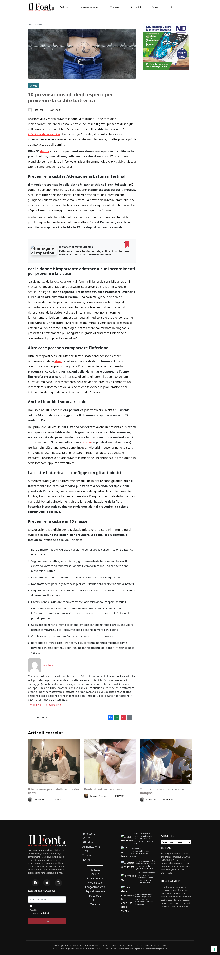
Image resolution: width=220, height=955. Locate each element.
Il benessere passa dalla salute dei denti (53, 791)
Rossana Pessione (98, 795)
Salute (64, 7)
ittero (86, 442)
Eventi (155, 7)
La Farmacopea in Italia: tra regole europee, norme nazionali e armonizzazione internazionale (148, 878)
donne (44, 151)
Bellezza (95, 869)
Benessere (41, 7)
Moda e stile (95, 882)
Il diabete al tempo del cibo (76, 246)
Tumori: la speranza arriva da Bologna (162, 791)
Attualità (136, 7)
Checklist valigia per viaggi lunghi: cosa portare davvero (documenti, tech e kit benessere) (144, 899)
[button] (44, 250)
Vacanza (95, 904)
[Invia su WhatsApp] (116, 717)
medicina (35, 704)
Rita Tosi (38, 109)
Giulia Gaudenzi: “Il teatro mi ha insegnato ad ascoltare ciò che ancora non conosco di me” (144, 838)
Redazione (39, 799)
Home (31, 24)
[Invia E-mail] (123, 717)
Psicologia (95, 896)
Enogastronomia (95, 887)
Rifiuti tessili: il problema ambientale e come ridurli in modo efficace (139, 852)
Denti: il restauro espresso (104, 789)
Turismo (115, 7)
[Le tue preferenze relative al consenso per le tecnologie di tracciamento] (214, 949)
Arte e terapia (95, 878)
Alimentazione (89, 7)
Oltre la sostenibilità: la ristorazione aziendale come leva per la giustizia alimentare (145, 865)
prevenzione (53, 704)
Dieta (95, 900)
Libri (172, 7)
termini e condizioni (39, 913)
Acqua (95, 874)
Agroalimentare (95, 891)
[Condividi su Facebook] (110, 717)
